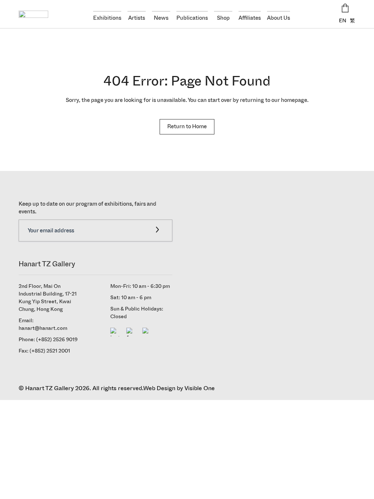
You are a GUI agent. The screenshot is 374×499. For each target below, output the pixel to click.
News (161, 18)
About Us (278, 18)
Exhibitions (107, 18)
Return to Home (187, 126)
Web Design (159, 388)
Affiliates (249, 18)
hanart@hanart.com (43, 328)
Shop (223, 18)
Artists (136, 18)
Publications (192, 18)
